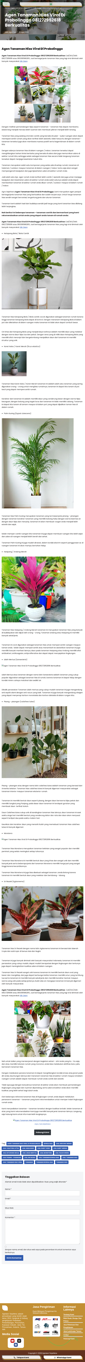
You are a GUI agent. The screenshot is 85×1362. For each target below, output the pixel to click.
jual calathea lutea (11, 1148)
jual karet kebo (43, 1148)
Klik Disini (23, 61)
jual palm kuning (62, 1153)
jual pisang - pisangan (12, 1157)
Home (7, 8)
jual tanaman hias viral (12, 1162)
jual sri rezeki (29, 1157)
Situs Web (9, 1208)
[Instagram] (19, 1341)
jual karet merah (60, 1148)
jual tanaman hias (69, 1157)
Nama (8, 1189)
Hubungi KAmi (42, 1132)
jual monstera (46, 1153)
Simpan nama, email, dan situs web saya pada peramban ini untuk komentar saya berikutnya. (40, 1251)
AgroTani (12, 32)
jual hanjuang (28, 1148)
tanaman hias (61, 1162)
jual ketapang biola (11, 1153)
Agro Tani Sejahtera (42, 1124)
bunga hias (48, 1144)
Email (8, 1198)
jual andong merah (64, 1144)
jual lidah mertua (29, 1153)
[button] (51, 4)
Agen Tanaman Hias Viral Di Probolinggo (24, 1144)
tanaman (29, 1162)
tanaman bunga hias (44, 1162)
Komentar (10, 1217)
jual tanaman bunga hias (49, 1157)
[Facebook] (16, 1345)
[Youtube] (12, 1341)
